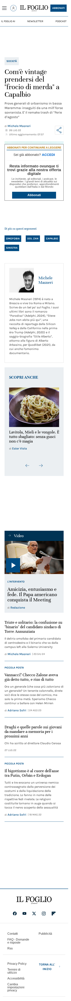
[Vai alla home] (34, 8)
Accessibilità (15, 980)
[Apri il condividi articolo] (59, 130)
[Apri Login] (13, 8)
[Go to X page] (34, 916)
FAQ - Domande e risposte (18, 943)
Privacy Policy (17, 966)
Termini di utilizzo (13, 973)
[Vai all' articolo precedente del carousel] (27, 468)
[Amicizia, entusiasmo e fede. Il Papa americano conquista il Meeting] (34, 560)
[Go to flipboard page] (53, 916)
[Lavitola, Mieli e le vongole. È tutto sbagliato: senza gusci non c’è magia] (34, 406)
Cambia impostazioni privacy (15, 989)
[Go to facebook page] (15, 916)
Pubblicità (45, 936)
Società (11, 61)
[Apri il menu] (4, 8)
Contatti (12, 936)
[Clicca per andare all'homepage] (34, 903)
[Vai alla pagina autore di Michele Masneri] (21, 280)
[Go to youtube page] (24, 916)
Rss (10, 950)
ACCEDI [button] (48, 155)
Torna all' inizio (47, 969)
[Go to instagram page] (44, 916)
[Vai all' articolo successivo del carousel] (41, 468)
